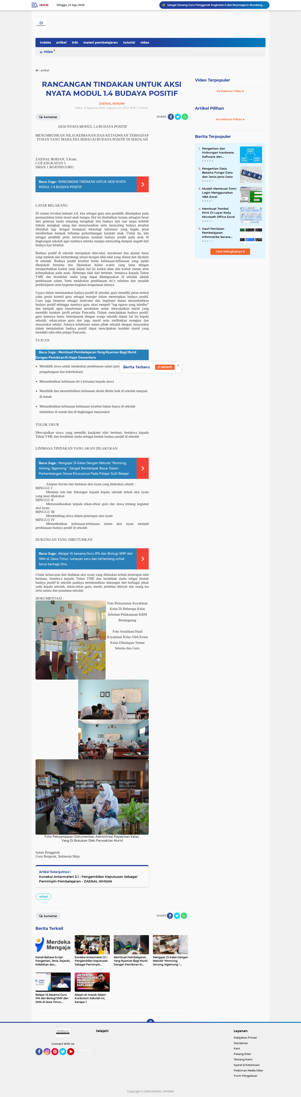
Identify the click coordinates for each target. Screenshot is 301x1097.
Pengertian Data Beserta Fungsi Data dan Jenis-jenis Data (217, 172)
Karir (237, 1048)
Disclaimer (241, 1043)
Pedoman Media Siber (248, 1070)
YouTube (73, 1057)
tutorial (129, 42)
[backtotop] (150, 1023)
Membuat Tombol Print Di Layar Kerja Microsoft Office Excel (218, 212)
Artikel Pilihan (209, 108)
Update (166, 367)
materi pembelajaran (100, 42)
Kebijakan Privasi (245, 1037)
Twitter (64, 1057)
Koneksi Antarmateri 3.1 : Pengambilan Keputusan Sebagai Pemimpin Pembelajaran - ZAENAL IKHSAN (88, 879)
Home (43, 5)
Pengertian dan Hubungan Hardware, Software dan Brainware (218, 153)
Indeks (45, 42)
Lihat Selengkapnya (229, 251)
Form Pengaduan (245, 1075)
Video (48, 52)
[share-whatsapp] (185, 117)
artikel (61, 42)
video (144, 42)
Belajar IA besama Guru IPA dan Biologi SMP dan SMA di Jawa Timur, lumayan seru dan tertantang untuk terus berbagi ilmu (86, 559)
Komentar (50, 117)
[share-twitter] (178, 117)
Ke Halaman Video (229, 91)
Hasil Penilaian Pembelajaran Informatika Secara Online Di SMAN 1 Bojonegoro (216, 233)
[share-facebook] (171, 117)
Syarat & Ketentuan (247, 1065)
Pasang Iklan (242, 1054)
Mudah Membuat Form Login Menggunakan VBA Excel (219, 192)
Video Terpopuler (212, 80)
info (75, 42)
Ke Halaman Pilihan (229, 119)
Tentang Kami (243, 1059)
